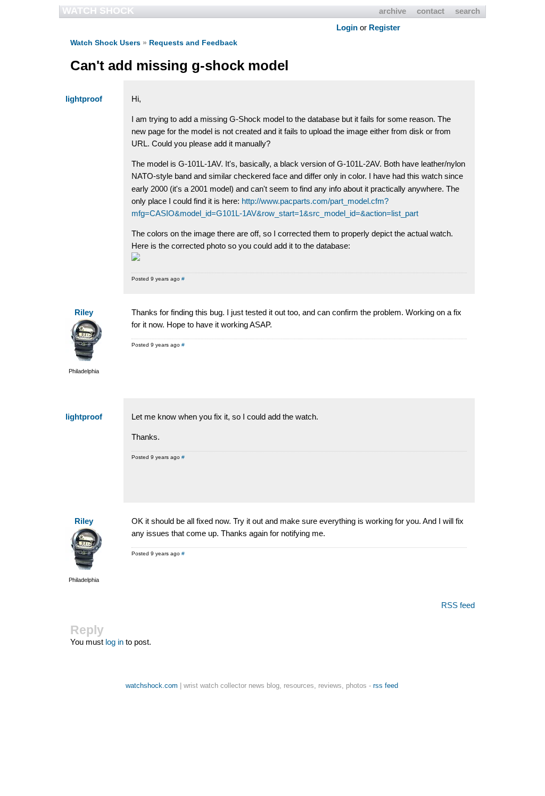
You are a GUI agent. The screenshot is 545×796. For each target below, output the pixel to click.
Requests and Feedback (193, 42)
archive (392, 10)
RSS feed (458, 605)
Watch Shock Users (105, 42)
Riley (84, 312)
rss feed (385, 686)
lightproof (83, 98)
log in (114, 641)
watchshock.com (152, 686)
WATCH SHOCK (98, 10)
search (467, 10)
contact (430, 10)
